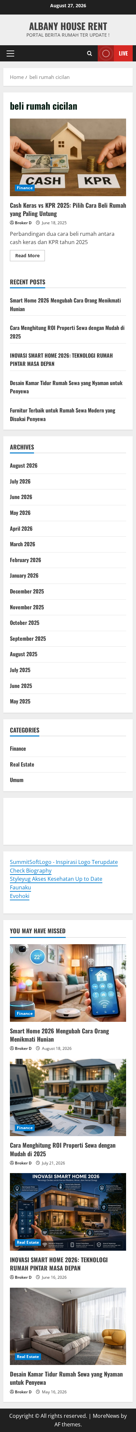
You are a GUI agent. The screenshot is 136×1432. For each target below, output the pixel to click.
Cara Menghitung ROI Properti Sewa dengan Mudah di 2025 (63, 1149)
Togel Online (25, 808)
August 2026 (24, 465)
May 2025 (20, 701)
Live (123, 53)
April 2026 (21, 528)
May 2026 (20, 513)
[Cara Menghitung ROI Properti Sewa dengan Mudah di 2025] (68, 1097)
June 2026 (21, 497)
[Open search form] (89, 53)
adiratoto (110, 816)
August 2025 (23, 654)
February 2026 (25, 560)
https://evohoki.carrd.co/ (41, 834)
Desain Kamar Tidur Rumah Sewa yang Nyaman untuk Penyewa (66, 1378)
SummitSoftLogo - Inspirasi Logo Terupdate (64, 862)
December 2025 (27, 591)
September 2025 (28, 638)
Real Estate (22, 764)
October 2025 (24, 622)
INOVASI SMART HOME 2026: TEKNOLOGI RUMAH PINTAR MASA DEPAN (59, 1263)
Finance (25, 188)
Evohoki (52, 808)
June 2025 (21, 686)
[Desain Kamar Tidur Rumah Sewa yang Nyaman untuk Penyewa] (68, 1326)
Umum (16, 780)
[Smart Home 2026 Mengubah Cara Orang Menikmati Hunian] (68, 983)
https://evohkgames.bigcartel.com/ (53, 816)
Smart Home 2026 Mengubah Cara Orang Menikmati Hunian (59, 1034)
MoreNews (106, 1415)
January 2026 (24, 575)
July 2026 (20, 481)
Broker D (23, 223)
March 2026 (22, 544)
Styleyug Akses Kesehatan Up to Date (56, 878)
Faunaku (20, 887)
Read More (30, 256)
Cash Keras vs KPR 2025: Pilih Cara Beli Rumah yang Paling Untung (68, 157)
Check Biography (30, 870)
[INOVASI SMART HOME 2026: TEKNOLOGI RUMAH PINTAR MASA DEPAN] (68, 1212)
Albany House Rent (68, 26)
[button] (10, 53)
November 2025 (27, 607)
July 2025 (20, 670)
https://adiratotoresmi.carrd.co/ (50, 825)
